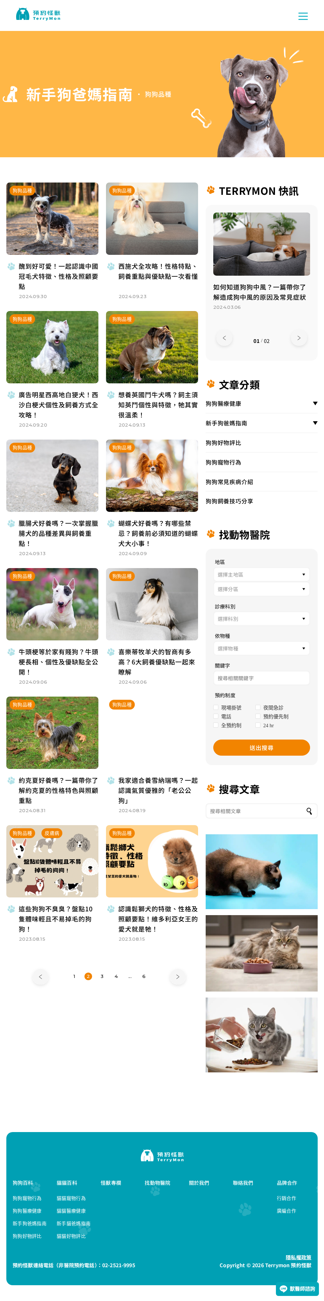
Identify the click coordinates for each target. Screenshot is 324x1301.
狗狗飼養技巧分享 (229, 501)
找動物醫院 (157, 1182)
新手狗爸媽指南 (226, 423)
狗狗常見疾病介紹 (229, 481)
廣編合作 (286, 1211)
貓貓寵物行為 (71, 1198)
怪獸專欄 (111, 1182)
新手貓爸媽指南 (73, 1223)
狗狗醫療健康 (223, 403)
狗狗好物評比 (223, 442)
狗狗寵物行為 (223, 462)
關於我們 (199, 1182)
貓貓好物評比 (71, 1236)
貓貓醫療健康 (71, 1211)
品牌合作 (287, 1182)
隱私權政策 (298, 1257)
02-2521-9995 (118, 1265)
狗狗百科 (23, 1182)
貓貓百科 (67, 1182)
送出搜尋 (262, 747)
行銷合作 (286, 1198)
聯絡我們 (243, 1182)
